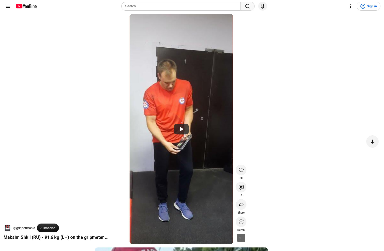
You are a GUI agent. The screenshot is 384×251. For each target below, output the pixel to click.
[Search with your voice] (262, 6)
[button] (8, 228)
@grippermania (24, 228)
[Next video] (372, 141)
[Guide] (8, 6)
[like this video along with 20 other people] (241, 170)
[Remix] (241, 221)
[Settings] (350, 6)
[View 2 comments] (241, 187)
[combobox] (182, 6)
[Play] (181, 129)
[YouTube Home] (26, 6)
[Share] (241, 204)
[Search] (247, 6)
